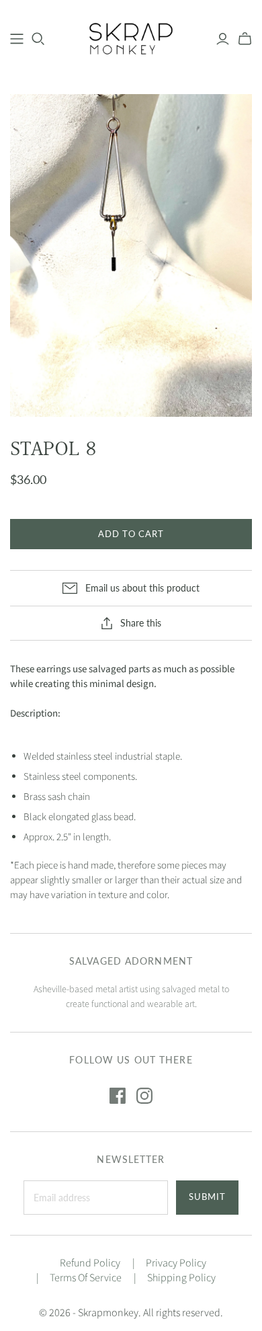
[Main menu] (17, 39)
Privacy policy (176, 1263)
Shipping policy (181, 1277)
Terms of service (86, 1277)
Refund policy (90, 1263)
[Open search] (38, 39)
